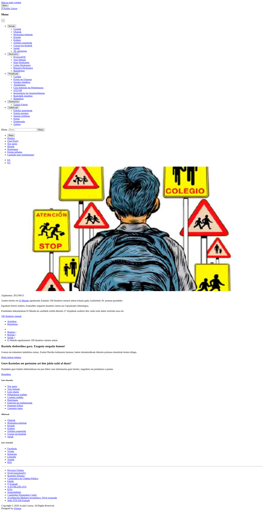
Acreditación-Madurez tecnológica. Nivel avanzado (32, 497)
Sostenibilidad (14, 492)
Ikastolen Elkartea (16, 475)
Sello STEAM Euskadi (18, 500)
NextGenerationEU (16, 473)
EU (9, 162)
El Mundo (24, 300)
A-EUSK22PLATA (17, 486)
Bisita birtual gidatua (11, 357)
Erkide (10, 481)
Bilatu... (5, 129)
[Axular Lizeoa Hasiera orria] (9, 8)
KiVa (9, 489)
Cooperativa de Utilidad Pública (22, 478)
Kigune (17, 508)
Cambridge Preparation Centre (22, 495)
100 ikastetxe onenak (11, 316)
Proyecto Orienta (15, 470)
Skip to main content (11, 2)
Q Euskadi (12, 484)
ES (8, 160)
